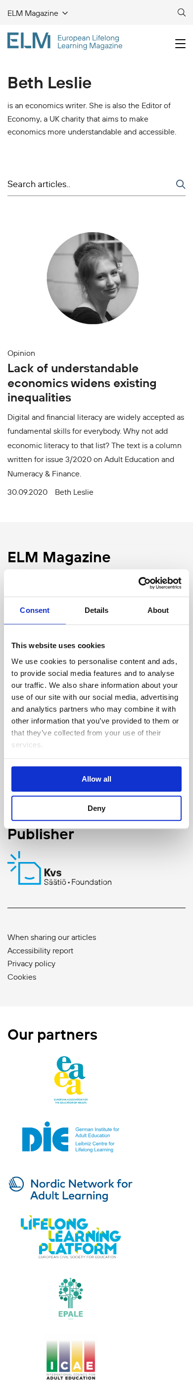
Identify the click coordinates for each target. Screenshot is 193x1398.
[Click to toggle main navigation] (180, 44)
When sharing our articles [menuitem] (51, 937)
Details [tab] (97, 610)
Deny (96, 808)
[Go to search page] (182, 12)
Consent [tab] (34, 610)
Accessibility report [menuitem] (40, 950)
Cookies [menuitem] (21, 977)
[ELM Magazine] (64, 41)
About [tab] (158, 610)
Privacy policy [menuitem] (31, 963)
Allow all (96, 779)
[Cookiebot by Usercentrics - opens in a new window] (139, 583)
